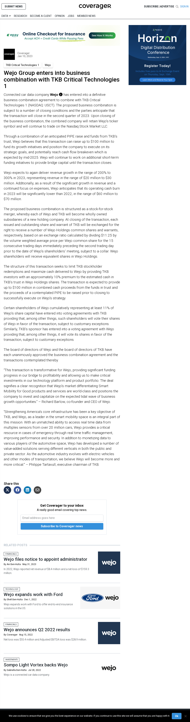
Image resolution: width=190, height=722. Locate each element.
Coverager (23, 53)
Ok (176, 716)
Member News (86, 15)
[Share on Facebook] (18, 490)
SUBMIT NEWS (14, 6)
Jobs (71, 15)
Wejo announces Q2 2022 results (37, 629)
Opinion (60, 15)
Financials (11, 554)
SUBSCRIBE (151, 6)
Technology (11, 589)
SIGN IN (184, 6)
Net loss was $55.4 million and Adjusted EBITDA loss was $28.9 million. (45, 639)
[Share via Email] (38, 490)
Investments (11, 660)
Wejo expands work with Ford (33, 594)
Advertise (167, 6)
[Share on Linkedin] (28, 490)
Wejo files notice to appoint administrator (45, 559)
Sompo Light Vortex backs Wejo (36, 665)
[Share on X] (8, 490)
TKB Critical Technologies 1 (22, 65)
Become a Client (41, 15)
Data (5, 15)
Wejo (48, 65)
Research (20, 15)
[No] (185, 716)
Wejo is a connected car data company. (27, 674)
